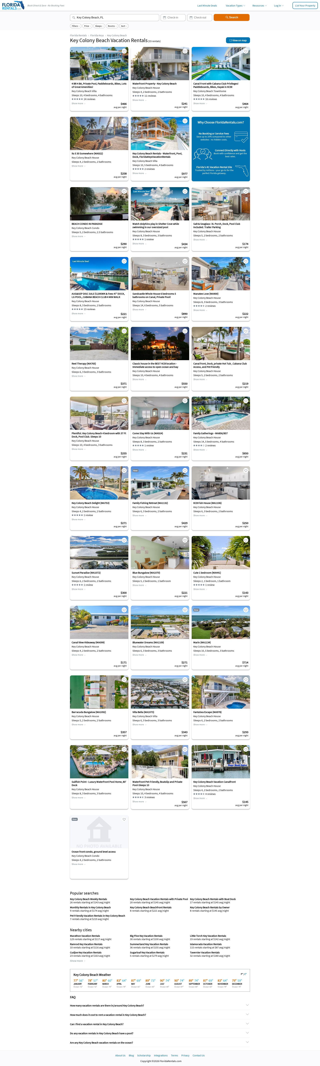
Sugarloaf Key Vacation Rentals (147, 952)
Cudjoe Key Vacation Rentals (86, 952)
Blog (131, 1055)
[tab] (160, 1005)
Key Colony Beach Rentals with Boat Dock (213, 899)
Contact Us (199, 1055)
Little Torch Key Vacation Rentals (208, 935)
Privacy (185, 1055)
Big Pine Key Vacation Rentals (146, 935)
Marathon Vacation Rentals (85, 935)
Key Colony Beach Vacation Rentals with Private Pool (159, 899)
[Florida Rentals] (13, 9)
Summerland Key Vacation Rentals (149, 944)
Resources (258, 5)
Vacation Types (234, 5)
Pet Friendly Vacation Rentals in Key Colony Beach (97, 915)
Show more (77, 103)
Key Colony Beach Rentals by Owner (210, 907)
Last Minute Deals (207, 5)
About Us (120, 1055)
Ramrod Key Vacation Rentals (86, 944)
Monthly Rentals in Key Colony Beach (90, 907)
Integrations (161, 1055)
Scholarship (144, 1055)
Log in (277, 5)
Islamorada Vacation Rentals (206, 944)
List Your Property (305, 5)
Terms (174, 1055)
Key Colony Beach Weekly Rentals (88, 899)
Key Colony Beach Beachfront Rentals (151, 907)
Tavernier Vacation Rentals (205, 952)
